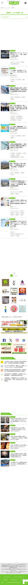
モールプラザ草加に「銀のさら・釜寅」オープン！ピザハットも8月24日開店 (15, 366)
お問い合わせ (14, 579)
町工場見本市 (13, 120)
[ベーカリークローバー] (5, 286)
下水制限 (12, 153)
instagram (17, 340)
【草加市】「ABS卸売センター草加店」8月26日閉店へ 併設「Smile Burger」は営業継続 (15, 379)
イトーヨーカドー (14, 191)
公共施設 (12, 155)
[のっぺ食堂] (5, 303)
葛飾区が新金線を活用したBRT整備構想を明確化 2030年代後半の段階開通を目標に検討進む (18, 89)
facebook (4, 340)
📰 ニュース (7, 7)
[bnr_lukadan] (22, 303)
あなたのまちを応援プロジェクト (17, 233)
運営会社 (5, 579)
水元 (18, 62)
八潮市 (24, 153)
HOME (2, 7)
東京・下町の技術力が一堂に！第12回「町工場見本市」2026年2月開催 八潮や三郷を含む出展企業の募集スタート (18, 108)
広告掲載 (22, 579)
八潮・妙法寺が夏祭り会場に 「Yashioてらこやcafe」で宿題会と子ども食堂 (18, 438)
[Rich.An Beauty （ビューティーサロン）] (22, 312)
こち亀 (12, 135)
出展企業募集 (19, 116)
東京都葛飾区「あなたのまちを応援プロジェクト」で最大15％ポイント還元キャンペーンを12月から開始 (18, 223)
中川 (12, 172)
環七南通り (17, 172)
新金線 (23, 97)
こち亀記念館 (18, 135)
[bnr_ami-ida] (22, 286)
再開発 (21, 191)
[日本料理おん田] (14, 286)
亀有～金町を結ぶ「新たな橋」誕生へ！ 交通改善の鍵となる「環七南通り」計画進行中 (18, 165)
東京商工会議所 (19, 118)
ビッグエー (13, 62)
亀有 (23, 79)
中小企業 (12, 116)
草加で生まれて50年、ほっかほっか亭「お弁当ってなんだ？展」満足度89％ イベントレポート (18, 420)
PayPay (12, 232)
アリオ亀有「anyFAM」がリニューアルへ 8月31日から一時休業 (18, 72)
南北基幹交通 (17, 97)
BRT (12, 97)
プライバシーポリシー (19, 577)
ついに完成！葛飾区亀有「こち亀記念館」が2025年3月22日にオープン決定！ (18, 128)
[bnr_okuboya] (22, 294)
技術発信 (12, 118)
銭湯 (22, 157)
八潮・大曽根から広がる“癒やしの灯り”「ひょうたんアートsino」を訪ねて (18, 446)
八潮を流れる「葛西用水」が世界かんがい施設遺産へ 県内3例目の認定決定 (15, 374)
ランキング (25, 3)
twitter (10, 340)
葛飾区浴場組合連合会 (15, 157)
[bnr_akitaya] (5, 294)
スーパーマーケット (14, 210)
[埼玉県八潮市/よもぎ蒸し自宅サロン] (14, 312)
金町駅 (17, 193)
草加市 (12, 214)
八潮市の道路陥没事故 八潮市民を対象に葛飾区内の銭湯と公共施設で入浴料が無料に (18, 145)
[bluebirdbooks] (14, 294)
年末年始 (22, 212)
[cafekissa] (5, 312)
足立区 (12, 174)
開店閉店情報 (14, 57)
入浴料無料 (19, 153)
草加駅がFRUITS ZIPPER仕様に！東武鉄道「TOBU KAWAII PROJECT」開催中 (15, 370)
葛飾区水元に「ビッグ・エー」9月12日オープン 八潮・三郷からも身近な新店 (18, 54)
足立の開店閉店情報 (14, 63)
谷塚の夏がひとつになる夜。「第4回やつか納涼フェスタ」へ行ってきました (18, 429)
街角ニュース (14, 92)
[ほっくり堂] (14, 303)
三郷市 (22, 210)
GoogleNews (23, 340)
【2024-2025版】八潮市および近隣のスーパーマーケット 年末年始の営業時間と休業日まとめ (18, 202)
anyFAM (12, 79)
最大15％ (12, 235)
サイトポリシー (7, 577)
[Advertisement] (14, 34)
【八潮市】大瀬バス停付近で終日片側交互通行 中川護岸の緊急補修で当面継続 (15, 362)
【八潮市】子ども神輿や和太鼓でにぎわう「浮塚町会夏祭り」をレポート (18, 463)
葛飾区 (13, 7)
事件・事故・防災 (14, 148)
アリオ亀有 (18, 79)
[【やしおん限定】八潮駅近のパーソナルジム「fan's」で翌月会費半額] (14, 354)
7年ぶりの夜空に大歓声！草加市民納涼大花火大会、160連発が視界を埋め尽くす (18, 455)
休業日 (12, 212)
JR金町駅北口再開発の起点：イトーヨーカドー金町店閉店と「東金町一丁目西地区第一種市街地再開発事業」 (18, 183)
